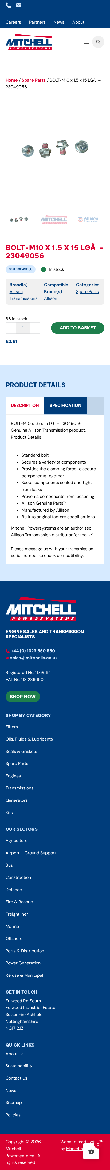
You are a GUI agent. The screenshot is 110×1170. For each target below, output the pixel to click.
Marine (12, 926)
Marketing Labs (81, 1148)
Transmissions (19, 788)
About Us (14, 1053)
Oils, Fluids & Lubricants (29, 739)
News (59, 22)
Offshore (14, 938)
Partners (37, 22)
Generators (17, 800)
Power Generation (23, 963)
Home (12, 80)
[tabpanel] (55, 489)
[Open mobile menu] (86, 42)
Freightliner (17, 914)
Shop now (23, 696)
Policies (13, 1115)
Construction (18, 877)
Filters (12, 727)
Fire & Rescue (19, 902)
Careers (13, 22)
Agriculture (17, 840)
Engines (13, 776)
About (78, 22)
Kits (9, 812)
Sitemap (14, 1102)
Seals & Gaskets (21, 751)
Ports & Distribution (25, 951)
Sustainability (19, 1066)
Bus (9, 865)
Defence (14, 889)
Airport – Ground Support (31, 853)
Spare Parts (34, 80)
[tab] (25, 406)
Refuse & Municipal (24, 975)
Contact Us (16, 1078)
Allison (50, 298)
